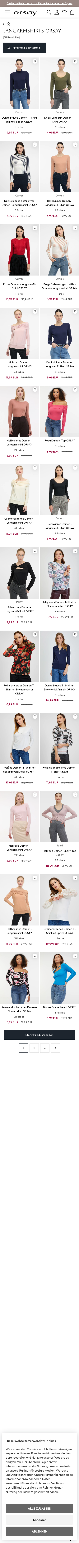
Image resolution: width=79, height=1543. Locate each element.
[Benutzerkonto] (56, 12)
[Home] (4, 24)
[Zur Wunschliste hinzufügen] (35, 61)
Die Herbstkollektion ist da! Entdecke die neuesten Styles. (39, 3)
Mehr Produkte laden (39, 1035)
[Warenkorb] (72, 12)
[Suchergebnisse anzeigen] (49, 12)
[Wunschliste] (64, 12)
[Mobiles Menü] (7, 12)
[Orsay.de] (25, 12)
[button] (55, 1048)
